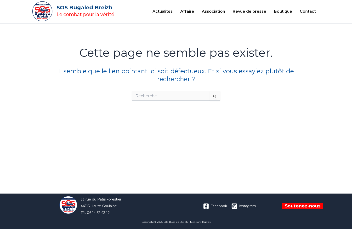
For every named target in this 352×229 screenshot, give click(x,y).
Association (213, 11)
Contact (308, 11)
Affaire (187, 11)
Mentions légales (200, 221)
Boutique (283, 11)
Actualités (163, 11)
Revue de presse (249, 11)
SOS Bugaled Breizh (85, 7)
